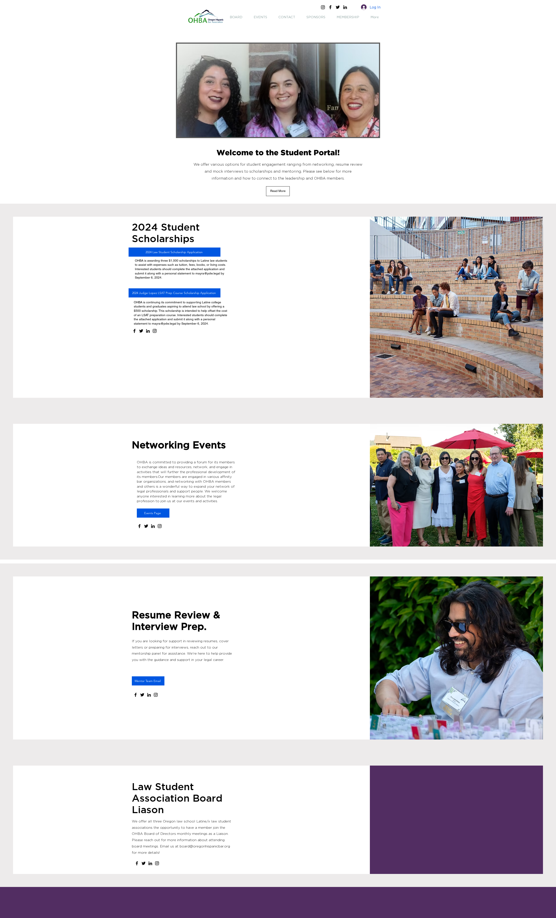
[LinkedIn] (345, 7)
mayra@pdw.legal (207, 273)
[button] (278, 191)
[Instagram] (323, 7)
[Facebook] (330, 7)
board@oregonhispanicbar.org (205, 846)
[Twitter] (337, 7)
